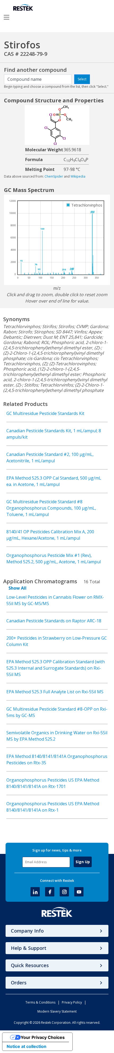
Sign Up (83, 861)
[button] (6, 17)
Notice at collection (26, 1046)
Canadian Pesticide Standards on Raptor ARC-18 (53, 621)
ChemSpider (54, 176)
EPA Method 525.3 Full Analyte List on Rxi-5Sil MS (54, 692)
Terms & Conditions (40, 1002)
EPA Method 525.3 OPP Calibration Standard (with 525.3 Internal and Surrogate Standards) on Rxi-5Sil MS (55, 668)
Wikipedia (78, 176)
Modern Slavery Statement (57, 1011)
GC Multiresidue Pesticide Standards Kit (45, 413)
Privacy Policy (72, 1002)
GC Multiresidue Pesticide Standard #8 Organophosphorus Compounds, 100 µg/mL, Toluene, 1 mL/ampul (51, 508)
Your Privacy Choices (43, 1037)
